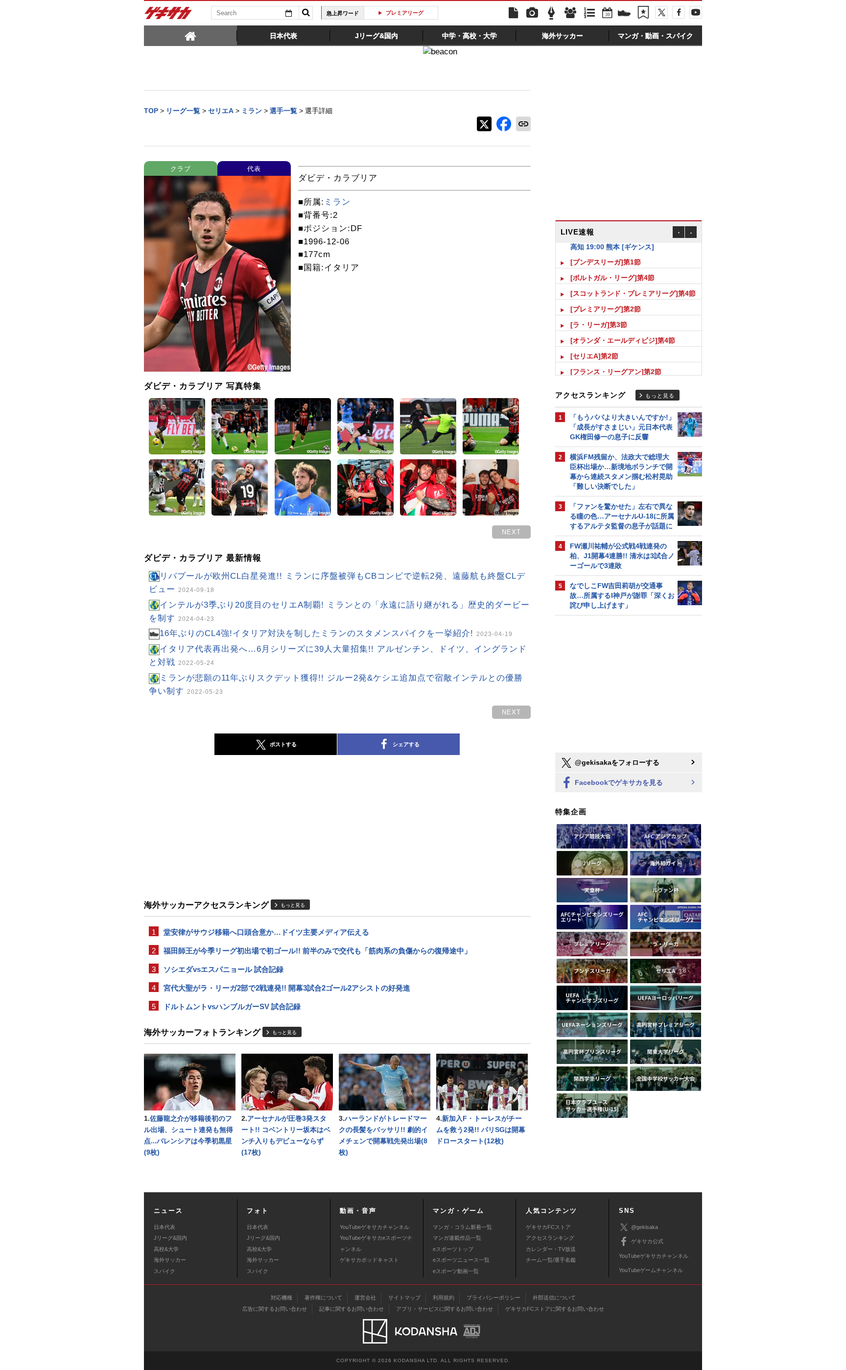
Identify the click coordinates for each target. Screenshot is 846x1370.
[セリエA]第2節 (594, 346)
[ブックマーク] (643, 13)
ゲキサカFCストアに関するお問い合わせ (554, 1309)
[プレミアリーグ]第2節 (605, 299)
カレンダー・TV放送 (551, 1249)
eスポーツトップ (453, 1249)
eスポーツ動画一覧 (456, 1271)
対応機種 (281, 1297)
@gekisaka (644, 1227)
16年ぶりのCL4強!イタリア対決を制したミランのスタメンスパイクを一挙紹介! (336, 633)
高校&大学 (166, 1249)
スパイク (164, 1271)
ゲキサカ (168, 15)
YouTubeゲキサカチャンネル (374, 1227)
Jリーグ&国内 (170, 1238)
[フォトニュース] (532, 13)
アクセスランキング (550, 1238)
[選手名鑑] (570, 13)
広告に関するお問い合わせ (274, 1309)
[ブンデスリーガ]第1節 (605, 252)
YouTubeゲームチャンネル (651, 1270)
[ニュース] (513, 13)
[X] (661, 12)
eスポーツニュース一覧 (461, 1260)
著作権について (323, 1297)
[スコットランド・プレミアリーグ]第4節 (633, 283)
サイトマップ (404, 1297)
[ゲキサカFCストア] (624, 14)
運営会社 (365, 1297)
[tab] (190, 35)
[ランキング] (589, 13)
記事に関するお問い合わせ (351, 1309)
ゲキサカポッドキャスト (369, 1260)
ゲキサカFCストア (548, 1227)
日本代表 (164, 1227)
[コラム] (551, 13)
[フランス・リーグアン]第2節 (615, 362)
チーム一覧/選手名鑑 (551, 1260)
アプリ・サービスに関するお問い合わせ (444, 1309)
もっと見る (293, 905)
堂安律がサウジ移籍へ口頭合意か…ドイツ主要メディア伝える (266, 932)
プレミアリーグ (374, 13)
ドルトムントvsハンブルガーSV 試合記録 (232, 1006)
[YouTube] (695, 12)
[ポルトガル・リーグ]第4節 (612, 268)
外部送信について (554, 1297)
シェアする (406, 744)
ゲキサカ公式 (647, 1241)
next (511, 532)
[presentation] (190, 35)
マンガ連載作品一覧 (457, 1238)
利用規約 (443, 1297)
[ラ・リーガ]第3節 (598, 315)
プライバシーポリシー (493, 1297)
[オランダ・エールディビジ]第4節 (622, 330)
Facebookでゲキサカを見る (618, 782)
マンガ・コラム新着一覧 (462, 1227)
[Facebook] (678, 12)
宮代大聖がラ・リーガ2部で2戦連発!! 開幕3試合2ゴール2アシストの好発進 (287, 988)
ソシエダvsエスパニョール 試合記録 (223, 969)
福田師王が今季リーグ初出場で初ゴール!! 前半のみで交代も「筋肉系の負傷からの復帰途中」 (317, 950)
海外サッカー (170, 1260)
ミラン (337, 202)
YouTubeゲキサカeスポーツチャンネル (376, 1243)
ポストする (283, 744)
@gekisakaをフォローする (616, 762)
